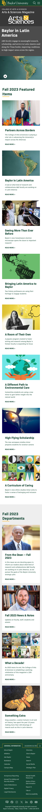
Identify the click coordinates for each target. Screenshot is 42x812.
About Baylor (8, 750)
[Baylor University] (15, 3)
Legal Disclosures (10, 792)
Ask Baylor (7, 757)
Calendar (7, 764)
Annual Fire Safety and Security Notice (11, 780)
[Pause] (5, 76)
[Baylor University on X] (21, 803)
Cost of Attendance (10, 785)
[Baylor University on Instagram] (16, 803)
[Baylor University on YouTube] (35, 803)
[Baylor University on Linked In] (26, 803)
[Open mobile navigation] (39, 3)
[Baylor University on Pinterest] (30, 803)
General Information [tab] (12, 746)
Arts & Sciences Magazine (18, 12)
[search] (33, 3)
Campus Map (8, 767)
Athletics (7, 753)
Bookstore (7, 760)
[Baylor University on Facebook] (11, 803)
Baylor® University (18, 806)
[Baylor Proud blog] (6, 803)
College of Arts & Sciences (14, 9)
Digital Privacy (9, 788)
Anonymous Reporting (11, 775)
